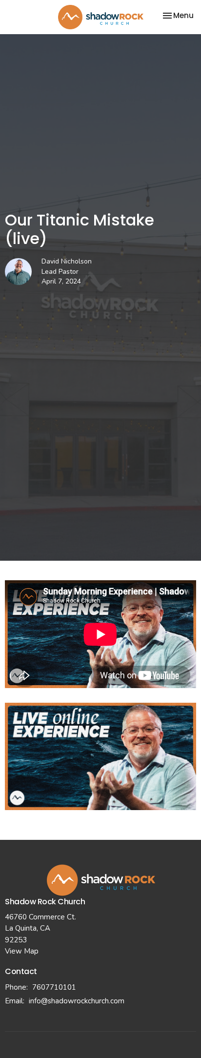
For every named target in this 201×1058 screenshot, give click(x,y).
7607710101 (54, 987)
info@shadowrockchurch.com (76, 1001)
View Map (22, 951)
